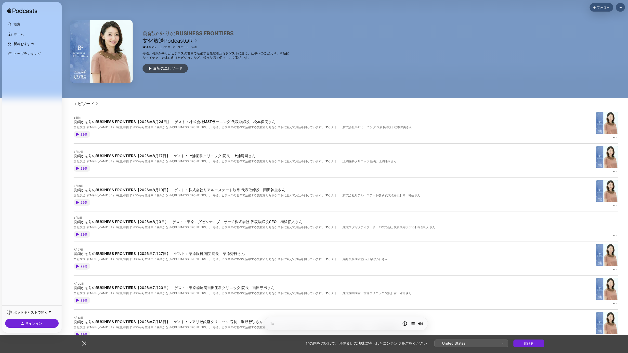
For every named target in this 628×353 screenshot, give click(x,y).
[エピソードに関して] (405, 323)
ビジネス (164, 47)
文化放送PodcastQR (168, 41)
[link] (86, 103)
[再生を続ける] (413, 323)
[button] (31, 24)
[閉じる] (84, 343)
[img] (22, 11)
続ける (529, 343)
